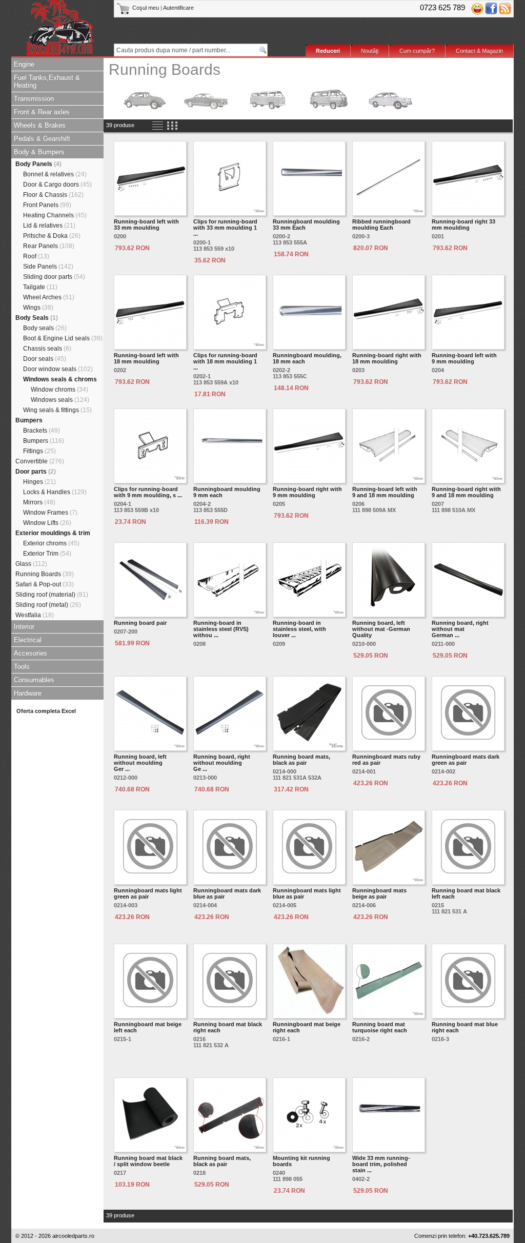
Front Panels (47, 205)
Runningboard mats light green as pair (148, 893)
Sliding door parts (54, 276)
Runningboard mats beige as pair (379, 893)
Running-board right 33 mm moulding (463, 224)
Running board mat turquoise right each (379, 1027)
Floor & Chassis (53, 194)
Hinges (39, 481)
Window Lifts (47, 522)
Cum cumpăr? (417, 51)
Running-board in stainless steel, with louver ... (299, 629)
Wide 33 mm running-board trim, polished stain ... (381, 1164)
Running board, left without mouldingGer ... (140, 762)
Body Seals (36, 317)
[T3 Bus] (329, 99)
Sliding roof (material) (51, 594)
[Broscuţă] (144, 99)
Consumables (34, 680)
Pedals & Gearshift (42, 138)
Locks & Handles (55, 492)
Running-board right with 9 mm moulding (307, 492)
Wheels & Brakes (40, 125)
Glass (31, 563)
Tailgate (40, 287)
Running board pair (140, 623)
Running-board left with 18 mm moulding (146, 358)
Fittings (39, 451)
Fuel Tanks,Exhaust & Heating (47, 81)
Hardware (28, 693)
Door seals (44, 358)
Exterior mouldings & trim (52, 533)
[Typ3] (390, 99)
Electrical (28, 640)
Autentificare (178, 8)
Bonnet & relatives (55, 174)
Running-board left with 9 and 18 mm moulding (384, 492)
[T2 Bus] (267, 99)
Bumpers (29, 420)
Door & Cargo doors (57, 184)
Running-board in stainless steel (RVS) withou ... (221, 629)
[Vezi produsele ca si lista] (157, 125)
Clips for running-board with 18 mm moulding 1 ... (225, 361)
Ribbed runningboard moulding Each (381, 224)
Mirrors (39, 502)
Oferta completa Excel (46, 711)
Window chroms (59, 389)
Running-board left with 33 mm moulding (146, 224)
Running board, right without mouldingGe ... (221, 762)
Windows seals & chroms (60, 379)
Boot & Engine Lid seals (63, 338)
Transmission (34, 99)
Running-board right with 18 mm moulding (386, 358)
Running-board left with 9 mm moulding (464, 358)
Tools (22, 666)
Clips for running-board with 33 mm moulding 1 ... (225, 227)
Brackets (41, 430)
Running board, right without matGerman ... (460, 629)
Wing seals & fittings (57, 410)
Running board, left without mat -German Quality (381, 629)
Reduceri (328, 51)
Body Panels (38, 164)
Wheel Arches (48, 297)
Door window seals (58, 369)
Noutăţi (369, 51)
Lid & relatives (49, 225)
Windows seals (60, 399)
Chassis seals (47, 348)
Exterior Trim (47, 553)
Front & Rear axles (42, 112)
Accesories (30, 653)
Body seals (45, 328)
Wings (38, 307)
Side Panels (48, 266)
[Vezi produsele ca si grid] (172, 125)
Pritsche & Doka (51, 235)
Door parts (35, 471)
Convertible (39, 461)
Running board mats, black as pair (301, 759)
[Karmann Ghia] (206, 99)
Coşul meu (145, 8)
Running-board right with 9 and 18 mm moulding (466, 492)
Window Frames (50, 512)
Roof (36, 256)
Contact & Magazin (479, 51)
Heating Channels (55, 215)
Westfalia (34, 615)
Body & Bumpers (39, 152)
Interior (24, 626)
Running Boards (44, 574)
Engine (24, 64)
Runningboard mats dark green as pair (465, 759)
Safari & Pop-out (44, 584)
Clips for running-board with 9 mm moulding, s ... (148, 492)
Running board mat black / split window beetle (148, 1161)
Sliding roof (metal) (48, 604)
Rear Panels (48, 246)
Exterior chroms (51, 543)
